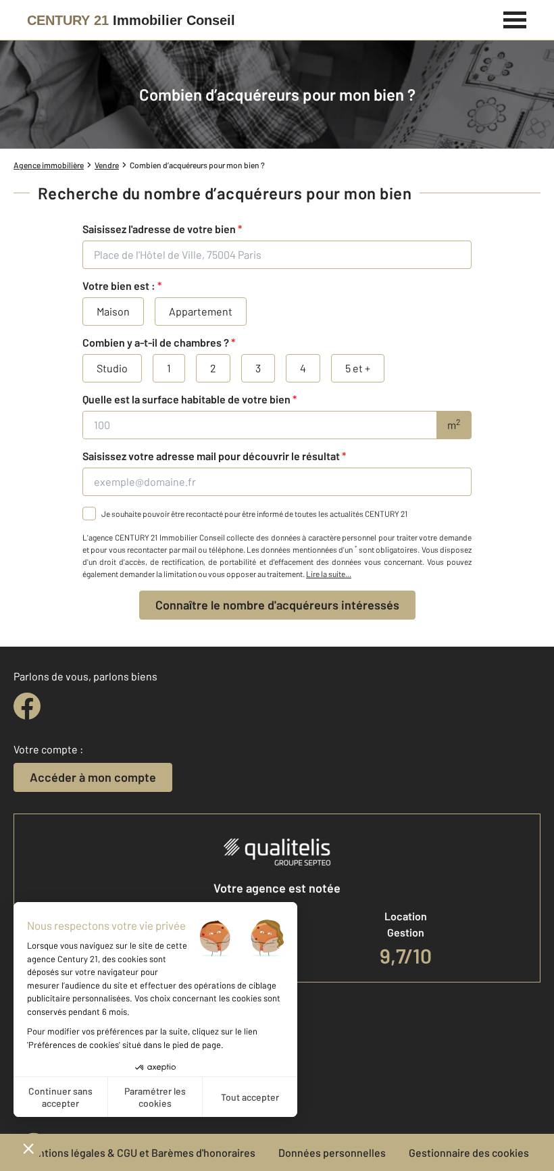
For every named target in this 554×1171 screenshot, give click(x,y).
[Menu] (515, 18)
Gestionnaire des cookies (469, 1152)
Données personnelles (332, 1152)
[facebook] (27, 706)
